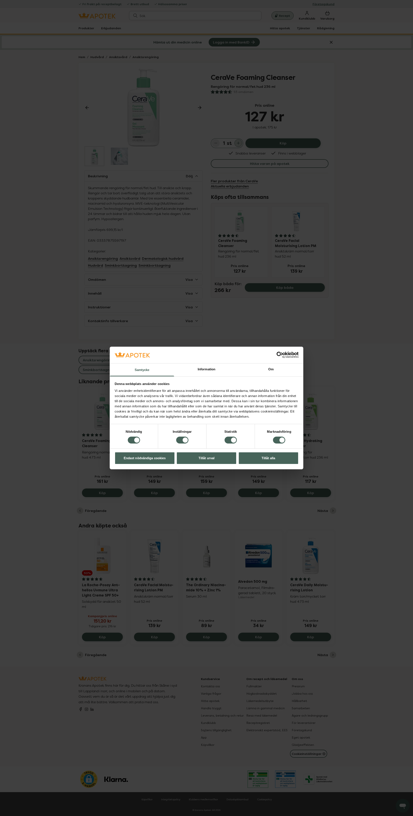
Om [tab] (271, 369)
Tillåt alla (268, 458)
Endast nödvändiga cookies (145, 458)
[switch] (182, 440)
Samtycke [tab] (142, 370)
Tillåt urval (206, 458)
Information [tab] (206, 369)
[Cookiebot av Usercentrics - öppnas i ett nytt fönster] (280, 355)
